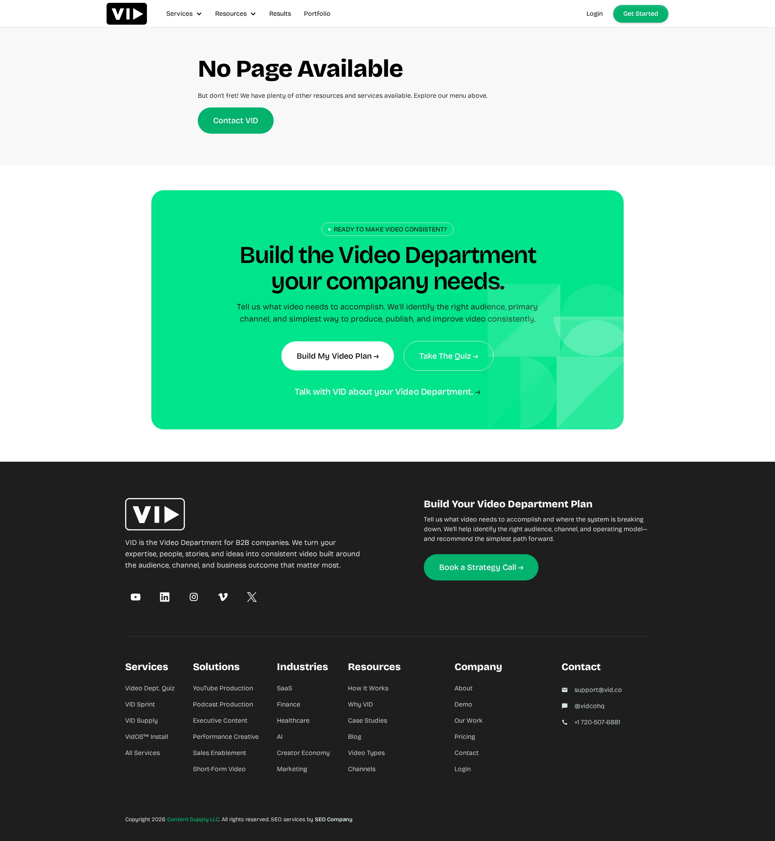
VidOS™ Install (146, 736)
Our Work (469, 720)
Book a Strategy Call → (481, 567)
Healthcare (293, 720)
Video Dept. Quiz (150, 688)
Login (594, 13)
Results (280, 13)
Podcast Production (223, 704)
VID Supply (141, 720)
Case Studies (367, 720)
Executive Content (220, 720)
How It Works (368, 688)
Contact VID (235, 120)
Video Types (366, 753)
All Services (142, 753)
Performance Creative (226, 736)
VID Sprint (140, 704)
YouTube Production (223, 688)
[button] (184, 13)
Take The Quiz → (448, 356)
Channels (361, 769)
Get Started (640, 13)
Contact (467, 753)
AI (280, 736)
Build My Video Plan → (338, 356)
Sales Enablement (219, 753)
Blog (354, 736)
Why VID (360, 704)
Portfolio (317, 13)
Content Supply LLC (193, 819)
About (464, 688)
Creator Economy (303, 753)
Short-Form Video (219, 769)
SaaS (284, 688)
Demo (463, 704)
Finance (288, 704)
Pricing (465, 736)
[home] (127, 13)
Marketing (292, 769)
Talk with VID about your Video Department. (384, 392)
